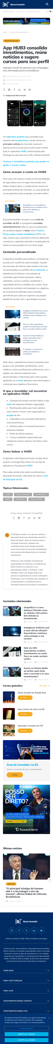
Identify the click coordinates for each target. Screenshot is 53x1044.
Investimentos (41, 494)
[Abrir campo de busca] (47, 4)
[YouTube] (41, 931)
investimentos (21, 140)
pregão (10, 415)
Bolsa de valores (23, 494)
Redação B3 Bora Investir (16, 95)
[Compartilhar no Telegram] (24, 90)
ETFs (39, 234)
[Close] (49, 1018)
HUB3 (24, 151)
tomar (20, 380)
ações (13, 234)
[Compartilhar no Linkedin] (19, 90)
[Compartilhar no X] (4, 90)
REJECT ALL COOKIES (26, 1034)
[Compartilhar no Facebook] (14, 90)
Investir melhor (11, 41)
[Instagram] (12, 931)
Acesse (15, 775)
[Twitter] (27, 931)
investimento (39, 270)
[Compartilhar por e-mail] (29, 90)
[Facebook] (19, 931)
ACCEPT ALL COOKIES (26, 1040)
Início (5, 32)
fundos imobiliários (26, 234)
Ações (8, 494)
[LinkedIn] (34, 931)
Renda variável (36, 499)
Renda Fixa (20, 499)
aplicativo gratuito (16, 136)
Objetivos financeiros (19, 32)
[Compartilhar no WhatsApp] (9, 90)
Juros (8, 499)
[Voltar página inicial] (14, 4)
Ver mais (43, 686)
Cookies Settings (26, 1028)
